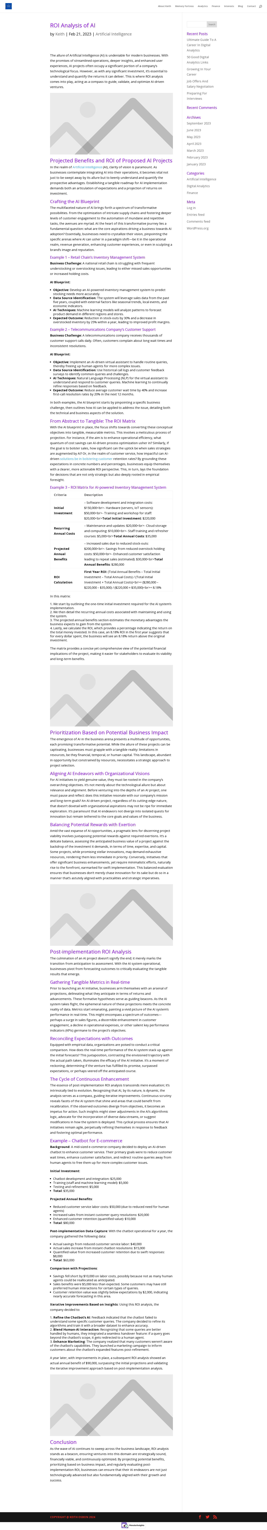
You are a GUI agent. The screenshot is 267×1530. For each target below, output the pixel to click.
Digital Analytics (198, 186)
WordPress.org (198, 228)
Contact (251, 6)
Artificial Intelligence (114, 34)
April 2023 (194, 144)
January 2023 (196, 164)
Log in (191, 208)
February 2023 (197, 157)
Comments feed (198, 221)
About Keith (164, 6)
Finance (216, 6)
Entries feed (195, 215)
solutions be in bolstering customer (86, 459)
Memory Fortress (184, 6)
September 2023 (199, 123)
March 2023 (195, 150)
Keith (60, 34)
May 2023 (193, 137)
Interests (229, 6)
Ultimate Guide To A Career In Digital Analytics (201, 45)
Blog (240, 6)
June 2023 (194, 130)
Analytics (203, 6)
